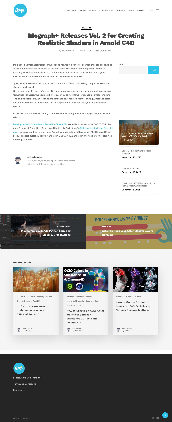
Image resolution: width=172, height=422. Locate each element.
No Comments (103, 50)
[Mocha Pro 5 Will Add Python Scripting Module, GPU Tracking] (43, 231)
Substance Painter (73, 305)
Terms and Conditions (24, 383)
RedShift (36, 301)
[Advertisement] (139, 97)
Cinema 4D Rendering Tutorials (39, 297)
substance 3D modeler (75, 301)
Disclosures (19, 390)
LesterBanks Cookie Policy (26, 377)
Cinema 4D (86, 28)
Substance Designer (94, 301)
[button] (157, 10)
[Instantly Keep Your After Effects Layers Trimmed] (129, 231)
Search (122, 64)
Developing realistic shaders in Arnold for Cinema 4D (40, 124)
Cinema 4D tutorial (24, 301)
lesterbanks (68, 50)
